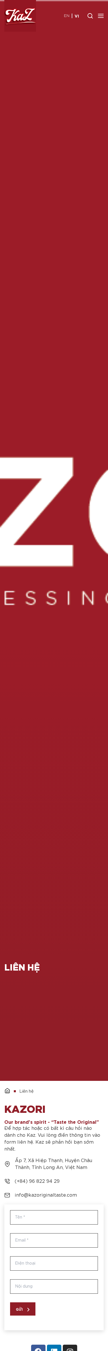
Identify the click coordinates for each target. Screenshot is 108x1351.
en (66, 16)
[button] (22, 1309)
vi (77, 15)
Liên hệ (26, 1091)
